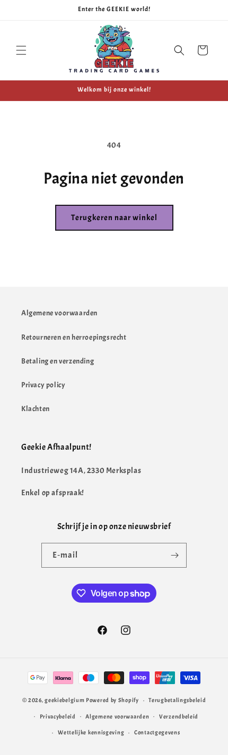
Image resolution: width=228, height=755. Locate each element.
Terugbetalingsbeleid (177, 700)
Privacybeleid (58, 716)
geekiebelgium (64, 700)
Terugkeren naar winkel (114, 218)
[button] (21, 50)
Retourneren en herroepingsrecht (74, 337)
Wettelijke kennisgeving (91, 732)
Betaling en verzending (57, 361)
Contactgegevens (157, 732)
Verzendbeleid (178, 716)
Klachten (35, 408)
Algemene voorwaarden (59, 312)
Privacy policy (43, 384)
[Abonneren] (174, 555)
